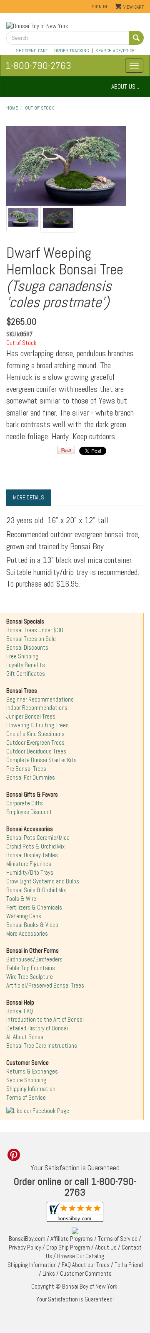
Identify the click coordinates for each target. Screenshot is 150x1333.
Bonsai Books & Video (32, 925)
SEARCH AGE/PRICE (115, 50)
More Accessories (27, 933)
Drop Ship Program (68, 1247)
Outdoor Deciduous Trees (36, 751)
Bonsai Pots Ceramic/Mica (38, 837)
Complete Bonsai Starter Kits (41, 760)
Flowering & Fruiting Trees (37, 725)
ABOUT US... (125, 86)
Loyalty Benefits (25, 665)
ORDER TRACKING (71, 50)
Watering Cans (23, 916)
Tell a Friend (129, 1265)
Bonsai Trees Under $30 (34, 630)
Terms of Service (26, 1097)
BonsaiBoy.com (27, 1239)
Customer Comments (86, 1273)
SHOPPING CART (32, 50)
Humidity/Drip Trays (29, 872)
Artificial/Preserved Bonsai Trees (45, 985)
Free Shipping (22, 656)
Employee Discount (29, 812)
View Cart (133, 7)
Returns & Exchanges (32, 1071)
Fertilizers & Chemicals (34, 907)
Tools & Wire (21, 899)
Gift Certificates (25, 674)
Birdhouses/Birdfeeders (34, 959)
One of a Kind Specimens (35, 734)
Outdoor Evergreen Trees (35, 742)
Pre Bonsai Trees (26, 769)
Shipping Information (30, 1089)
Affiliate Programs (71, 1239)
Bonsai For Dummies (30, 777)
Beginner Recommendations (40, 699)
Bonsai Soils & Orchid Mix (36, 890)
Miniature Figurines (28, 864)
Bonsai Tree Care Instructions (41, 1045)
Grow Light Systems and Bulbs (42, 881)
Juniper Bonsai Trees (30, 716)
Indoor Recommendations (37, 708)
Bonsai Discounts (27, 647)
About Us (106, 1247)
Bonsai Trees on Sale (31, 639)
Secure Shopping (26, 1080)
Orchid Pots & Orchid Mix (35, 846)
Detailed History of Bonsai (37, 1028)
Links (48, 1273)
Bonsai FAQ (19, 1011)
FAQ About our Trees (86, 1265)
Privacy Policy (25, 1247)
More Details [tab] (28, 497)
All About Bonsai (25, 1037)
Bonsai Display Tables (32, 855)
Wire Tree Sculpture (29, 977)
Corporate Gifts (24, 803)
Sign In (99, 7)
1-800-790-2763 (38, 65)
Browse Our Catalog (80, 1256)
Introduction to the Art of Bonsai (45, 1019)
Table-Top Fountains (30, 968)
